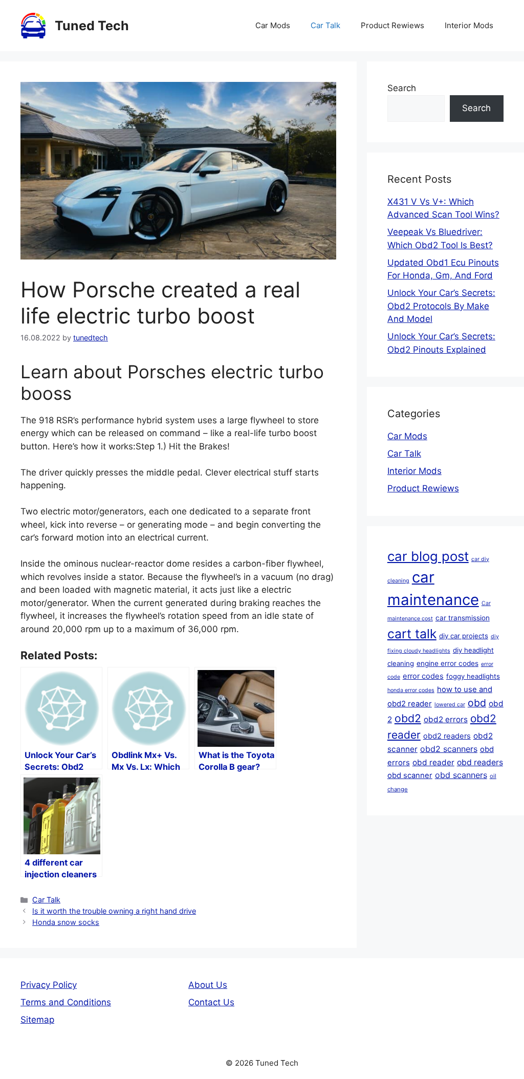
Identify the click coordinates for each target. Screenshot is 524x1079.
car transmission (462, 618)
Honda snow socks (65, 922)
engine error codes (447, 663)
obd (477, 703)
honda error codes (410, 690)
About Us (207, 985)
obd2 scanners (448, 749)
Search (401, 88)
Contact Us (211, 1002)
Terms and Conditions (65, 1002)
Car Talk (325, 25)
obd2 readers (447, 736)
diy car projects (463, 636)
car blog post (428, 556)
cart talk (411, 633)
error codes (423, 676)
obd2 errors (446, 719)
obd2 (408, 718)
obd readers (480, 762)
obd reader (433, 762)
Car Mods (272, 25)
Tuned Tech (92, 25)
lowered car (449, 704)
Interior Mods (469, 25)
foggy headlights (473, 676)
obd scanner (409, 775)
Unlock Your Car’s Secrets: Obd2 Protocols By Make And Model (441, 306)
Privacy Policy (48, 985)
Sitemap (37, 1020)
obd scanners (461, 775)
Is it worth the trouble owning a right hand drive (114, 911)
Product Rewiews (392, 25)
